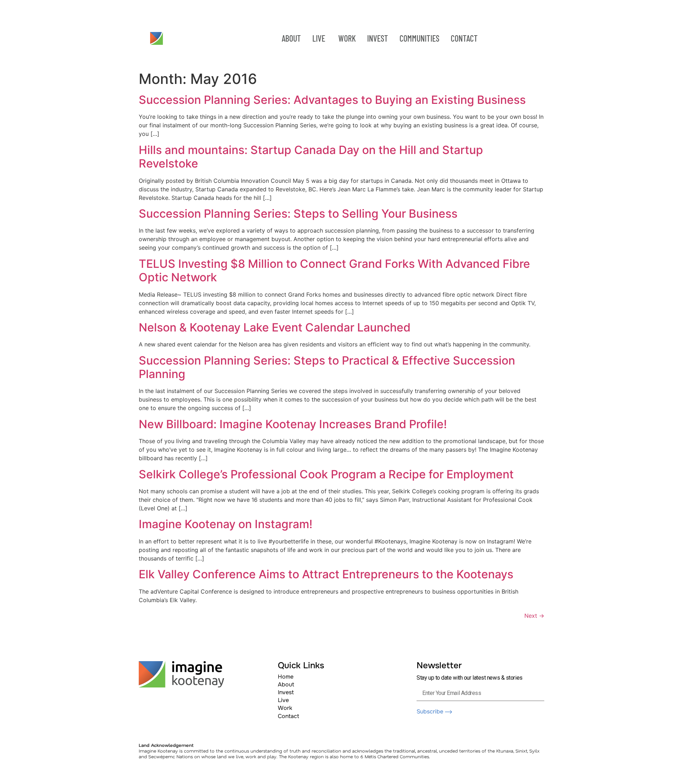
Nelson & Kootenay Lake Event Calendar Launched (275, 327)
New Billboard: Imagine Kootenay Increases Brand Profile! (293, 424)
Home (285, 676)
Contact (288, 716)
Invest (286, 692)
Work (285, 708)
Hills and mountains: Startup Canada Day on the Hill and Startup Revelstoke (311, 156)
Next (534, 615)
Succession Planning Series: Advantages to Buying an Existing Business (332, 100)
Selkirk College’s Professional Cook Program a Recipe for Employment (326, 474)
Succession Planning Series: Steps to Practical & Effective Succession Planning (327, 367)
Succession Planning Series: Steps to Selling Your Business (298, 214)
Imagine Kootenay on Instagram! (225, 524)
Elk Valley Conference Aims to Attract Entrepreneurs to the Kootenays (326, 574)
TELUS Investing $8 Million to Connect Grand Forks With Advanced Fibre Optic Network (334, 270)
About (286, 684)
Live (283, 700)
